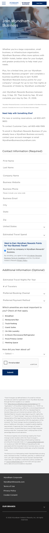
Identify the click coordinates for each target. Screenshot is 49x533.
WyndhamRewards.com (14, 482)
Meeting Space (11, 343)
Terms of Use (9, 486)
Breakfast (9, 316)
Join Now (39, 3)
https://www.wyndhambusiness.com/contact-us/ (23, 404)
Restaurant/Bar (12, 320)
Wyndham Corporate (13, 477)
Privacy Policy (22, 260)
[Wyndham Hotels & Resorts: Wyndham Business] (19, 3)
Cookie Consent (10, 495)
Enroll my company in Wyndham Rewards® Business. (25, 250)
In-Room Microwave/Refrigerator (20, 335)
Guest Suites (10, 327)
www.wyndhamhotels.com (35, 442)
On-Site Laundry (12, 331)
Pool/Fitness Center (14, 339)
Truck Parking (11, 324)
